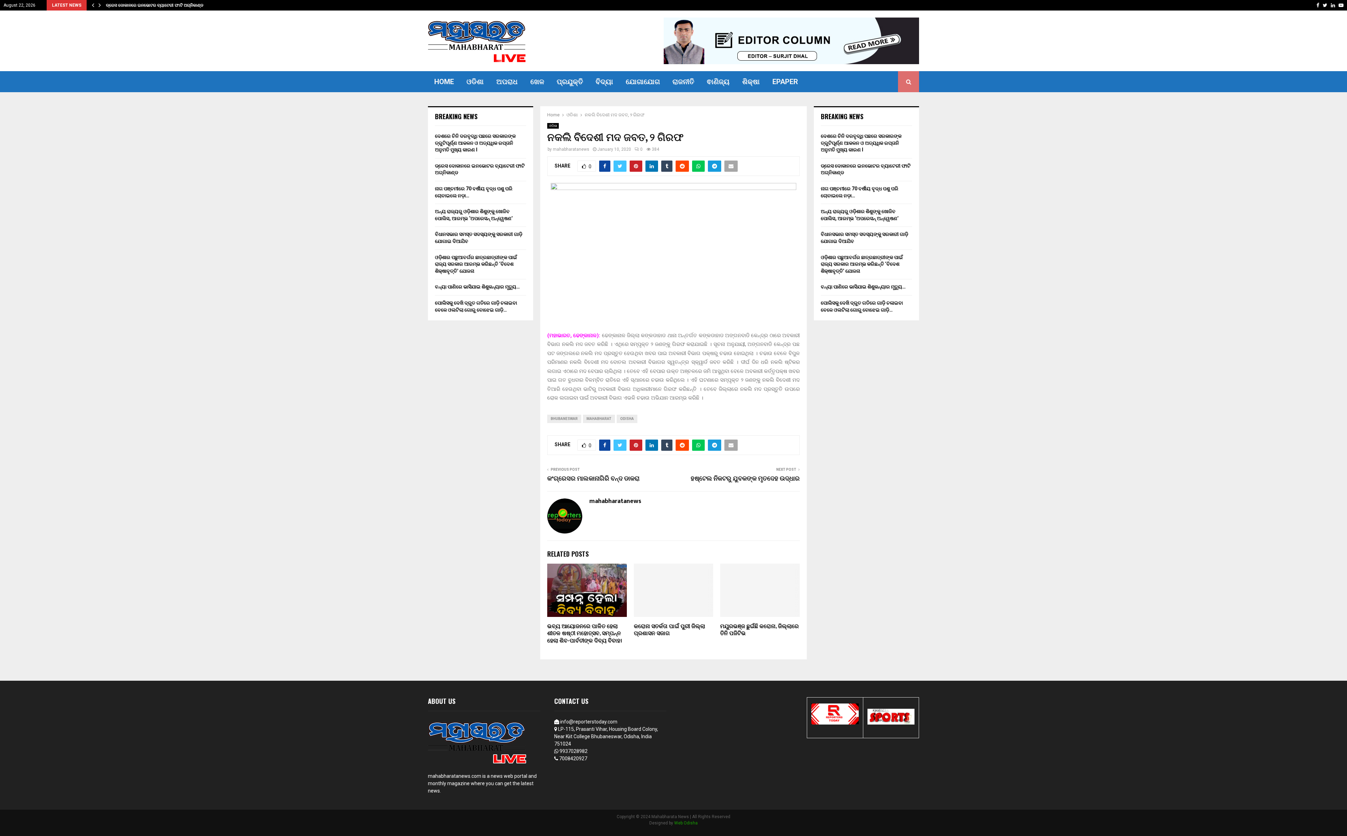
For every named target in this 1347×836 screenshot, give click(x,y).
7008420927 (573, 758)
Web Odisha (686, 823)
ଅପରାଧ (507, 81)
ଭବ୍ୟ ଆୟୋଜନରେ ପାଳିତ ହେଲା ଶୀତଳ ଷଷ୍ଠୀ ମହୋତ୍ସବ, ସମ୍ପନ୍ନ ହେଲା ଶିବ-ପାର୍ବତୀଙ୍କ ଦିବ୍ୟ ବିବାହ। (584, 634)
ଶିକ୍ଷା (751, 81)
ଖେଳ (537, 81)
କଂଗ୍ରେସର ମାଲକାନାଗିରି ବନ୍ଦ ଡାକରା (593, 479)
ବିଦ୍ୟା (604, 81)
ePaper (785, 81)
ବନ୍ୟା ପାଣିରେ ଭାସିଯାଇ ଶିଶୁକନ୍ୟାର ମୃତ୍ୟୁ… (477, 287)
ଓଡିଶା (475, 81)
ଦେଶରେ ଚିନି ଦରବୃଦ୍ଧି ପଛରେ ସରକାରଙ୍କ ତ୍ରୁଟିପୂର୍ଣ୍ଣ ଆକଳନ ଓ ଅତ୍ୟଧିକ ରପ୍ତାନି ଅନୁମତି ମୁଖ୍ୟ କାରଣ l (475, 142)
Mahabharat (599, 419)
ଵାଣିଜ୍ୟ (718, 81)
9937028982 (573, 751)
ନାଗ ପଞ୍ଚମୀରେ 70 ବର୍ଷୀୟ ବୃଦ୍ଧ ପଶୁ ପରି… (141, 5)
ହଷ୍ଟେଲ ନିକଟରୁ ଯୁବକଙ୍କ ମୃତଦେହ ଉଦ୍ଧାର (745, 479)
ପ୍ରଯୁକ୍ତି (570, 81)
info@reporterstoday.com (588, 722)
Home (444, 81)
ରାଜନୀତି (683, 81)
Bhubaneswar (564, 419)
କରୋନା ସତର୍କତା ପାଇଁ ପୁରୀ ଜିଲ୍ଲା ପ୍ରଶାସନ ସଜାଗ (669, 630)
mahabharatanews (571, 149)
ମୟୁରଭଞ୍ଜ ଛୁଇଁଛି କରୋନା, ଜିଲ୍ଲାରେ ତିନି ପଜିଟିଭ (759, 630)
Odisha (627, 419)
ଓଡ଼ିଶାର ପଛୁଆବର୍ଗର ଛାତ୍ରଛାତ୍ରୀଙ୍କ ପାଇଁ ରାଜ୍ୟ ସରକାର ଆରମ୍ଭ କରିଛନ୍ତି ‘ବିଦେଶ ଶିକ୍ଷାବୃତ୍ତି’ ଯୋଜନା (476, 264)
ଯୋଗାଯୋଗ (643, 81)
